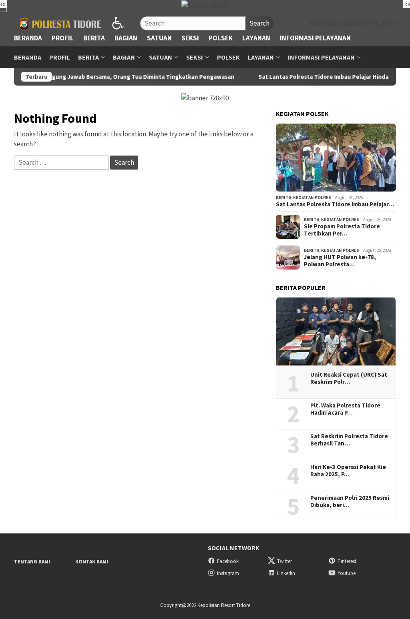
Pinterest (347, 561)
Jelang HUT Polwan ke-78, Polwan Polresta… (340, 261)
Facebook (228, 561)
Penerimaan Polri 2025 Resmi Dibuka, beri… (349, 501)
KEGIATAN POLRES (312, 197)
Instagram (228, 573)
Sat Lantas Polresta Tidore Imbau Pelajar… (335, 204)
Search (259, 23)
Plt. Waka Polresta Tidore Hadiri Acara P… (345, 409)
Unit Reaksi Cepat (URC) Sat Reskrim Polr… (348, 378)
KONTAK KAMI (91, 561)
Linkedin (286, 573)
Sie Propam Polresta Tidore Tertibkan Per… (342, 230)
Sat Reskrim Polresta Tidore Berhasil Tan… (349, 440)
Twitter (284, 561)
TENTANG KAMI (32, 561)
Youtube (347, 573)
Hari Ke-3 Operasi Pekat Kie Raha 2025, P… (348, 470)
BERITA (283, 197)
